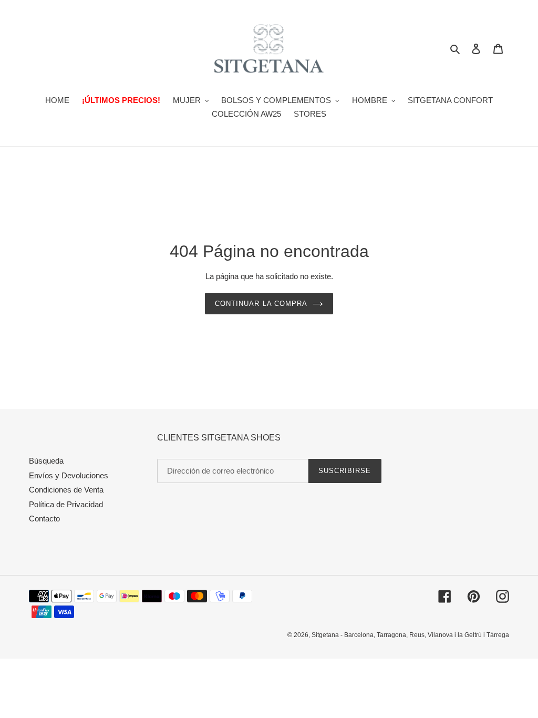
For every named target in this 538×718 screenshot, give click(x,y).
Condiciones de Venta (66, 489)
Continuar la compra (261, 303)
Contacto (44, 518)
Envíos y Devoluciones (68, 475)
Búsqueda (46, 460)
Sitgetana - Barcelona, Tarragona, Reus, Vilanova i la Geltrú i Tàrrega (410, 635)
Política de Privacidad (66, 504)
